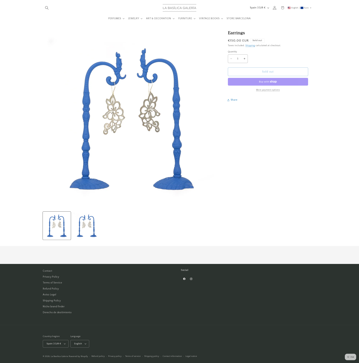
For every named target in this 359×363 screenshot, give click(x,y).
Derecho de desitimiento (57, 312)
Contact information (172, 356)
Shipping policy (151, 356)
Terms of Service (52, 282)
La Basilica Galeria (59, 356)
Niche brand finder (54, 306)
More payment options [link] (268, 90)
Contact (47, 271)
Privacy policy (115, 356)
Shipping (250, 45)
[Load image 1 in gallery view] (57, 226)
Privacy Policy (51, 277)
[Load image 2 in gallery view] (87, 226)
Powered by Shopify (78, 356)
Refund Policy (51, 288)
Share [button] (234, 100)
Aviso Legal (49, 294)
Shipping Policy (52, 300)
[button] (47, 8)
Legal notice (191, 356)
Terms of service (133, 356)
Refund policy (98, 356)
